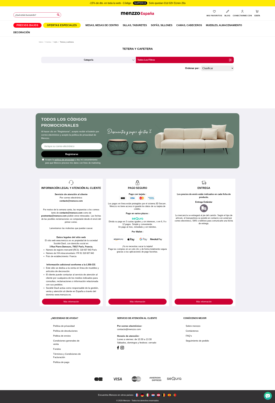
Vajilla (55, 42)
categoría (88, 60)
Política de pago (61, 362)
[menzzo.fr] (136, 395)
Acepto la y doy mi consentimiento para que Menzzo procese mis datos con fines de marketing (72, 161)
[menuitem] (27, 25)
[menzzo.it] (147, 395)
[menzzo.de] (142, 395)
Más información (71, 301)
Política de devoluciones (65, 331)
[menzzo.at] (158, 395)
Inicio (41, 42)
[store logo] (137, 15)
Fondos (57, 349)
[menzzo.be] (164, 395)
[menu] (137, 28)
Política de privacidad (64, 326)
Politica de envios (62, 335)
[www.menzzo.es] (169, 395)
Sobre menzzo (193, 326)
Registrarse (71, 154)
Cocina (48, 42)
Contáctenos (192, 331)
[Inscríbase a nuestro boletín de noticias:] (71, 146)
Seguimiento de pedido (197, 340)
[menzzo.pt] (174, 395)
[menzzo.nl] (153, 395)
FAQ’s (189, 335)
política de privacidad (64, 159)
